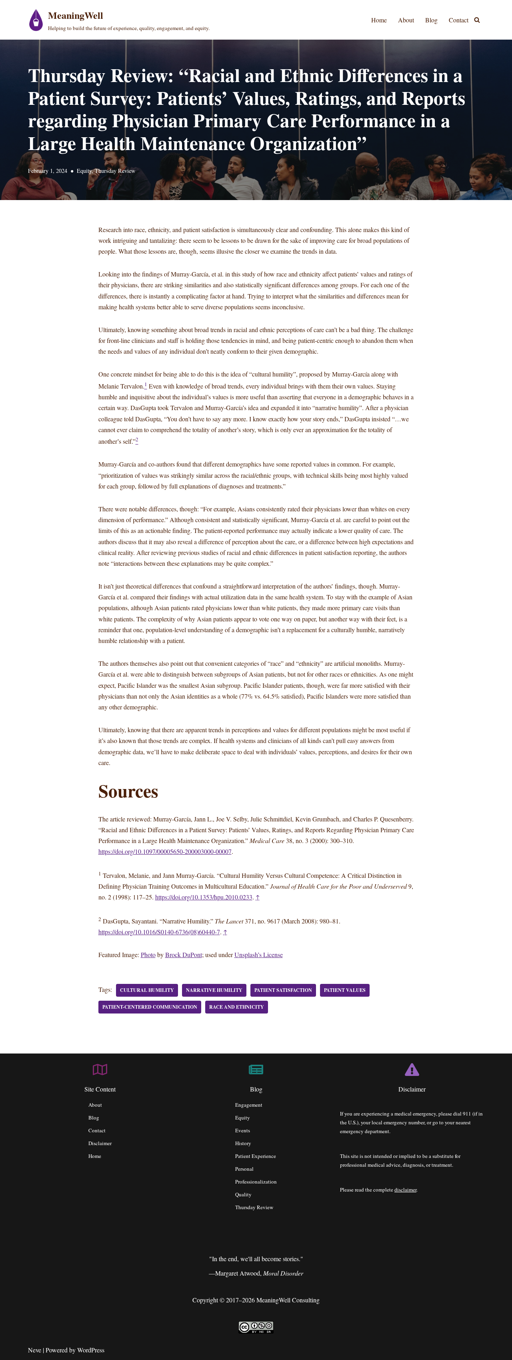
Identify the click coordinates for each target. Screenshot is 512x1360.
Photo (148, 954)
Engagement (248, 1104)
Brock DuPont (183, 954)
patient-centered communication (149, 1006)
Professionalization (256, 1181)
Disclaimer (100, 1143)
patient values (345, 990)
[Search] (477, 20)
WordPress (90, 1350)
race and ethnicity (236, 1006)
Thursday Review (115, 170)
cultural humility (147, 990)
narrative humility (214, 990)
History (243, 1143)
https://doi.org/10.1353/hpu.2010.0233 (203, 897)
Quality (243, 1194)
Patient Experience (255, 1156)
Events (242, 1130)
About (406, 20)
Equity (84, 170)
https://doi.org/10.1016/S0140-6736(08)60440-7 (159, 931)
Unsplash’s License (258, 954)
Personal (244, 1168)
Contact (458, 20)
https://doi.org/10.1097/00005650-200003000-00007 (165, 851)
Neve (34, 1350)
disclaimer (405, 1189)
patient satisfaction (283, 990)
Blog (431, 20)
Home (379, 20)
